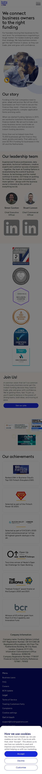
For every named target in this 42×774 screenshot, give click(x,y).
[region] (21, 750)
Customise (21, 767)
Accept (20, 754)
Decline (20, 760)
